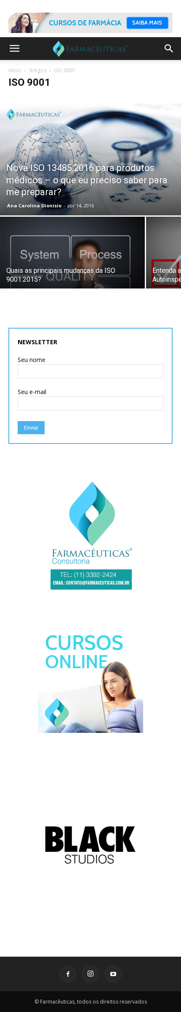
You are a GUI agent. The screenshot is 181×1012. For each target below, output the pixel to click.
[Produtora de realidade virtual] (90, 844)
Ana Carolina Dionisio (34, 205)
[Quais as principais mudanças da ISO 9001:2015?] (72, 284)
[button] (14, 48)
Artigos (37, 70)
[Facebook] (67, 974)
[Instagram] (90, 974)
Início (14, 70)
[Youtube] (113, 974)
